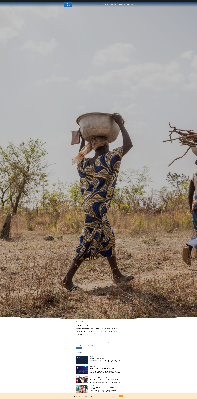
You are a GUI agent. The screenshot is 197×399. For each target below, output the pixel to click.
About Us (99, 4)
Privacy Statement (89, 395)
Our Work (106, 4)
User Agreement (96, 395)
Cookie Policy (105, 395)
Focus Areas (113, 4)
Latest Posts (130, 4)
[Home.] (68, 4)
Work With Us (122, 4)
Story (93, 356)
